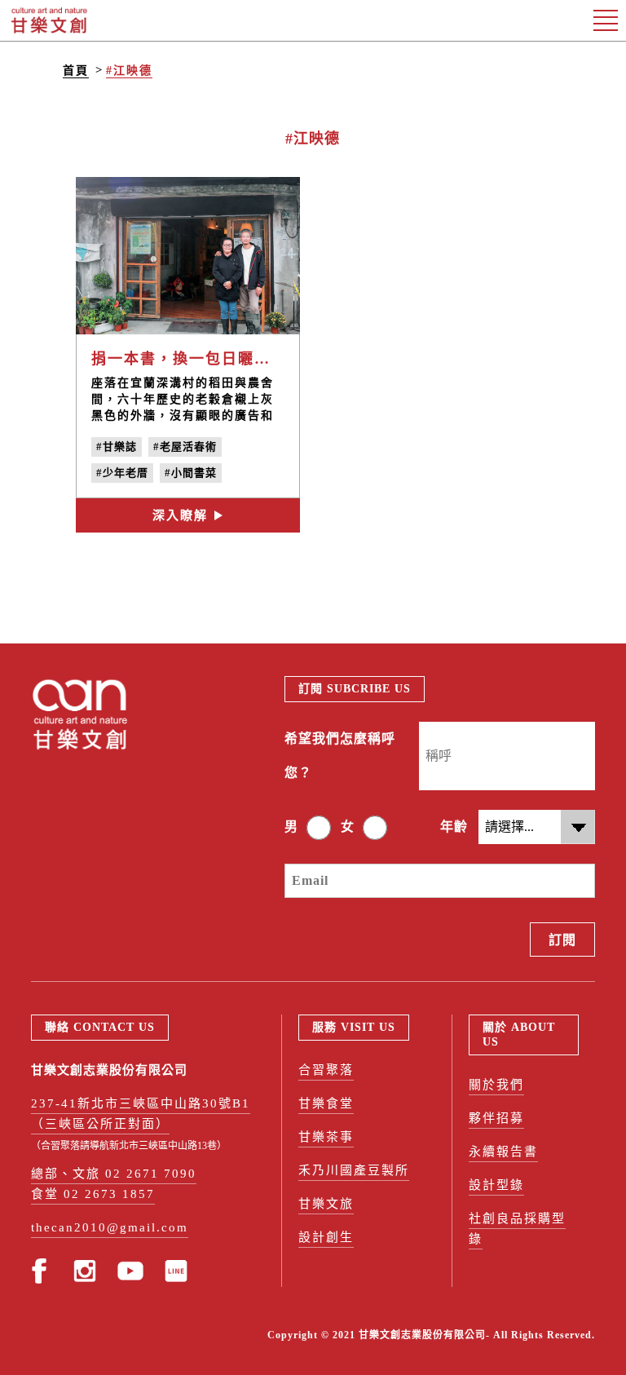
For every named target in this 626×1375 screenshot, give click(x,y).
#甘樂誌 (116, 446)
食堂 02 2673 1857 (93, 1193)
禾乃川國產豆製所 (353, 1170)
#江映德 (129, 70)
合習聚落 (326, 1070)
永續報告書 (503, 1151)
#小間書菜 (191, 472)
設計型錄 (496, 1185)
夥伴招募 (496, 1118)
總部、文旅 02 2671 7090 (113, 1173)
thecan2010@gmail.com (109, 1227)
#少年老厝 (122, 472)
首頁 (76, 70)
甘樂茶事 (326, 1136)
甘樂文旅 (326, 1203)
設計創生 (326, 1237)
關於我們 (496, 1084)
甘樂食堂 (326, 1103)
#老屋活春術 (185, 446)
